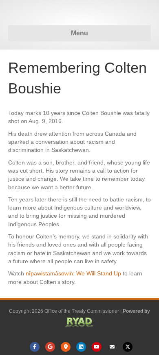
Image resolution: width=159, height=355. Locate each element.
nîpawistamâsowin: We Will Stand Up (73, 273)
